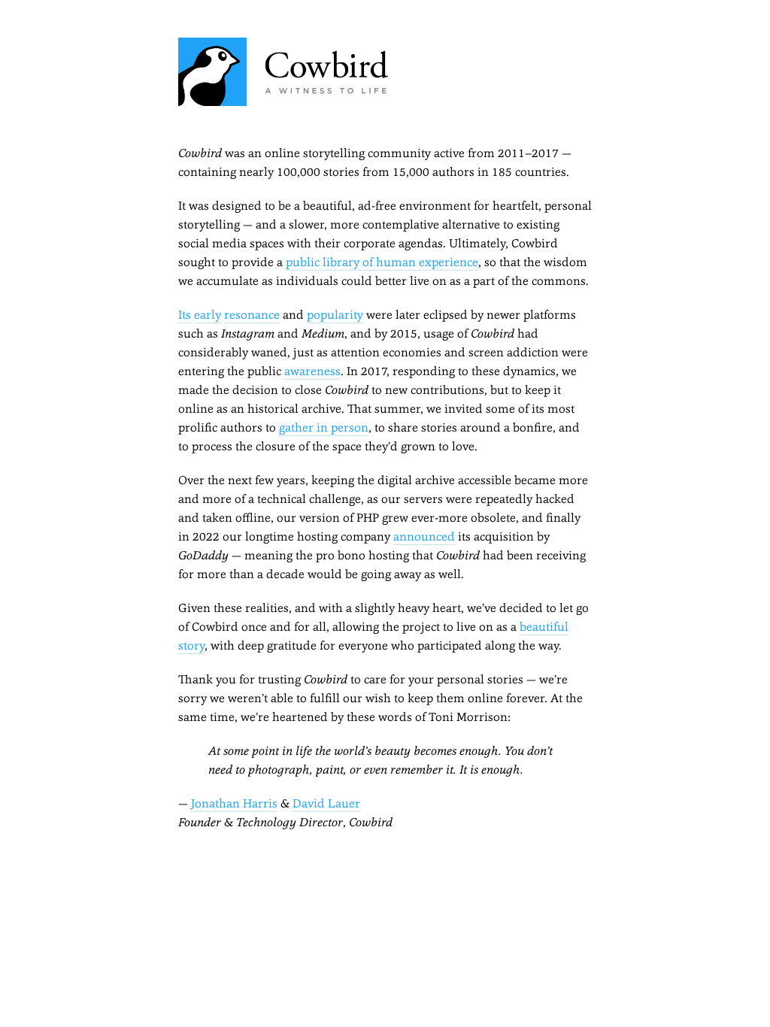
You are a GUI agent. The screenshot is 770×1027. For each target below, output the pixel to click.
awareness (312, 371)
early (207, 315)
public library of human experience (382, 262)
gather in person (323, 427)
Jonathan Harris (234, 803)
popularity (335, 315)
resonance (252, 315)
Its (184, 315)
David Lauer (326, 803)
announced (424, 536)
